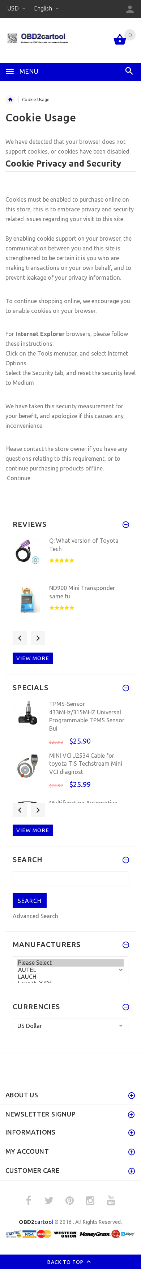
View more (32, 658)
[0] (120, 44)
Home (10, 99)
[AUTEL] (70, 970)
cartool (36, 1222)
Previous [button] (20, 638)
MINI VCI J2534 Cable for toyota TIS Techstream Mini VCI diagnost (85, 763)
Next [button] (38, 638)
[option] (70, 558)
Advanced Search (35, 916)
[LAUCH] (70, 976)
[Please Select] (70, 962)
